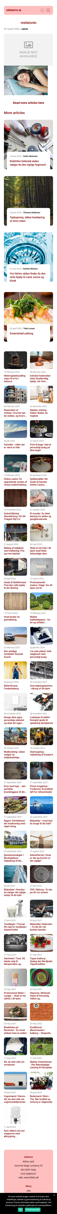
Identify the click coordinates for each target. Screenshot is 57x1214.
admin (24, 29)
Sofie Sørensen (30, 156)
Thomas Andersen (31, 212)
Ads (29, 1190)
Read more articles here (28, 103)
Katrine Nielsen (30, 269)
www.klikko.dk (31, 1177)
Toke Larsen (29, 328)
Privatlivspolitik (32, 1210)
